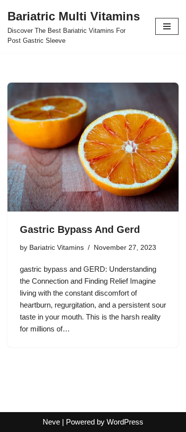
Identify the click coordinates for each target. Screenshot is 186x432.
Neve (51, 422)
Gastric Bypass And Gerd (80, 229)
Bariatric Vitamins (56, 247)
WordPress (125, 422)
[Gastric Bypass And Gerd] (93, 147)
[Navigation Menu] (167, 26)
